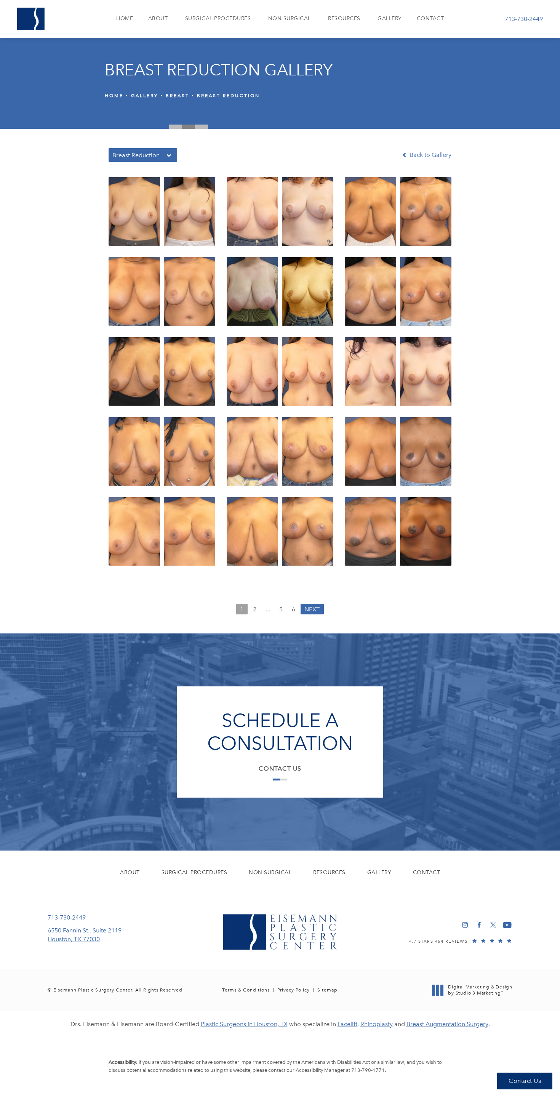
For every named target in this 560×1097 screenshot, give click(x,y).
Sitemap (327, 990)
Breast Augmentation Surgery (447, 1024)
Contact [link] (430, 18)
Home (114, 95)
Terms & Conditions (246, 990)
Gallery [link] (390, 18)
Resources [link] (344, 18)
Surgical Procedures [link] (218, 18)
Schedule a (280, 732)
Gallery (144, 95)
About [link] (158, 18)
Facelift (347, 1024)
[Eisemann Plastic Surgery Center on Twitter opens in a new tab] (493, 925)
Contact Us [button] (525, 1080)
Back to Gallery (429, 155)
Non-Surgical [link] (289, 18)
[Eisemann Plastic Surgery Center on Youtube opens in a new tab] (507, 925)
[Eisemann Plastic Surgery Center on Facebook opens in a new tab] (479, 925)
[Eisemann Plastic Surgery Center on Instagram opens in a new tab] (465, 925)
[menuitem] (124, 19)
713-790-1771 (368, 1070)
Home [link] (124, 18)
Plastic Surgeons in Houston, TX (244, 1024)
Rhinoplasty (376, 1024)
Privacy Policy (293, 990)
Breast (177, 95)
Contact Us (280, 768)
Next (312, 609)
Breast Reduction (228, 95)
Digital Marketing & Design (480, 990)
